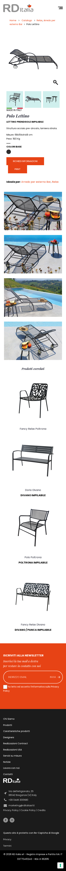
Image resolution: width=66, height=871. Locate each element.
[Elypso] (51, 99)
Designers (8, 737)
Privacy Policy (11, 810)
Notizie (7, 762)
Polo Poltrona (33, 557)
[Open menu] (60, 8)
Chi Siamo (9, 718)
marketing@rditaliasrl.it (21, 805)
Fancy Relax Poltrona (33, 429)
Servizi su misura (12, 755)
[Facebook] (5, 820)
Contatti (8, 774)
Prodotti (7, 725)
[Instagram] (12, 820)
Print (18, 169)
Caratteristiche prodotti (16, 731)
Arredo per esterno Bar (36, 182)
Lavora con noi (11, 768)
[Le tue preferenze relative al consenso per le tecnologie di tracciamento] (60, 865)
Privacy (7, 839)
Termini (7, 845)
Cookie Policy (28, 810)
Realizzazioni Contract (15, 743)
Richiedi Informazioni (25, 161)
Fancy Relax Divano (33, 624)
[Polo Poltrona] (14, 99)
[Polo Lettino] (33, 99)
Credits (41, 810)
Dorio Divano (33, 490)
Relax (39, 20)
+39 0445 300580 (18, 799)
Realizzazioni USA (12, 749)
